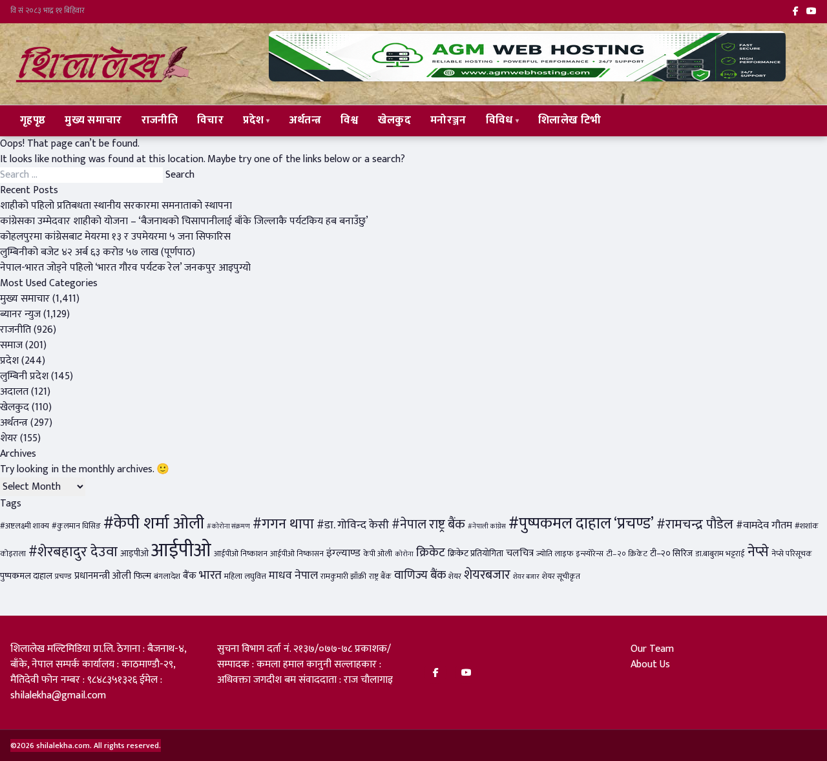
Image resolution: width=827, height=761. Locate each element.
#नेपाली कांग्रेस (487, 526)
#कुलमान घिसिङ (76, 526)
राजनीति (159, 120)
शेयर (8, 438)
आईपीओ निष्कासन (297, 554)
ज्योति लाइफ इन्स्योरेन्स (569, 554)
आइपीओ (134, 553)
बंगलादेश (167, 576)
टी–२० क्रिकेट (626, 554)
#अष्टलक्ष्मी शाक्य (24, 526)
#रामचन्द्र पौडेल (694, 524)
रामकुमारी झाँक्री (343, 576)
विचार (210, 120)
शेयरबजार (487, 575)
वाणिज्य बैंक (420, 575)
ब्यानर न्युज (20, 314)
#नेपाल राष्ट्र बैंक (428, 525)
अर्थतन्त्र (305, 120)
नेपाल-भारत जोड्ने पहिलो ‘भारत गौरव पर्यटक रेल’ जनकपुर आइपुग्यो (125, 267)
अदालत (14, 392)
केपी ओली (377, 554)
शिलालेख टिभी (569, 120)
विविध (499, 120)
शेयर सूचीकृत (561, 576)
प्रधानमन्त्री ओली (102, 576)
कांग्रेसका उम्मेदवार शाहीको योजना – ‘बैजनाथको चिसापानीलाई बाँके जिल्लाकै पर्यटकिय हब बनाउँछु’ (184, 221)
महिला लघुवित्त (245, 576)
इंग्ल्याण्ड (343, 553)
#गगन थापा (283, 524)
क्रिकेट (430, 552)
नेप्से (758, 552)
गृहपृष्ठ (32, 120)
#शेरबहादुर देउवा (73, 552)
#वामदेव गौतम (764, 525)
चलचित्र (520, 553)
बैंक (189, 576)
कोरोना (404, 554)
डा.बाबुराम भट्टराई (720, 554)
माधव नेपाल (293, 575)
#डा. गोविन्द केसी (353, 525)
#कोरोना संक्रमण (228, 526)
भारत (210, 575)
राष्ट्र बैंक (380, 576)
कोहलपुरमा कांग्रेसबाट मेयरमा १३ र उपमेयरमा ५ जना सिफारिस (115, 236)
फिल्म (142, 576)
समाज (11, 345)
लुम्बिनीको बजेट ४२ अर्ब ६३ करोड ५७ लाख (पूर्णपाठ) (97, 252)
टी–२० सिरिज (671, 553)
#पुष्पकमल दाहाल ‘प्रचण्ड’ (581, 523)
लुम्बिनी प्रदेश (24, 376)
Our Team (652, 649)
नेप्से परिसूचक (791, 554)
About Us (650, 664)
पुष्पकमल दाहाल (26, 576)
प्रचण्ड (63, 576)
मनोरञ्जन (448, 120)
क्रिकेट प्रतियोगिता (475, 553)
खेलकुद (394, 120)
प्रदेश (253, 120)
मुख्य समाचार (93, 120)
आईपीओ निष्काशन (240, 554)
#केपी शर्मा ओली (153, 523)
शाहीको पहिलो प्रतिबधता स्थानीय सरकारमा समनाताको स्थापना (116, 205)
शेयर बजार (526, 577)
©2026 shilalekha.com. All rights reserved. (85, 745)
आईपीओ (181, 551)
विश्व (349, 120)
